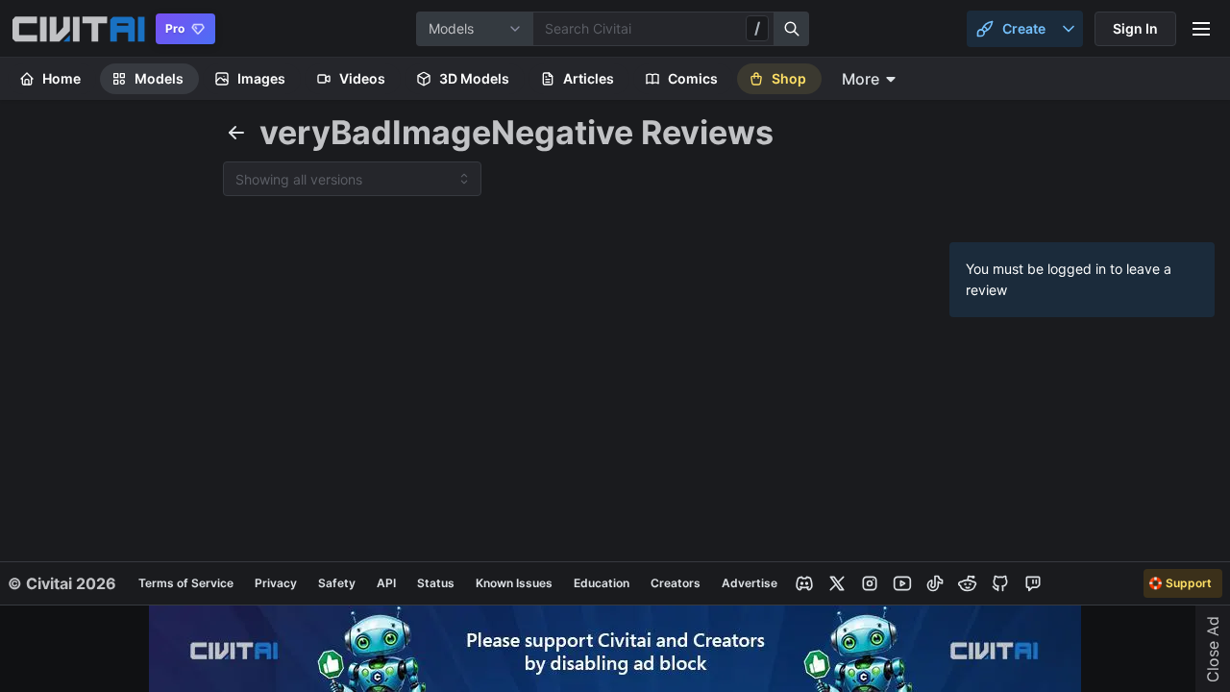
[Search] (792, 29)
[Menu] (1201, 28)
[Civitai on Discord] (804, 583)
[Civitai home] (78, 28)
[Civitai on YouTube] (902, 583)
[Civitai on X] (837, 583)
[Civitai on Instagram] (869, 583)
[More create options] (1068, 29)
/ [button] (757, 27)
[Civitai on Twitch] (1033, 583)
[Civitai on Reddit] (967, 583)
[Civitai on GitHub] (1000, 583)
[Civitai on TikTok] (935, 583)
